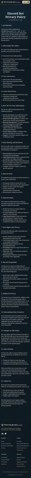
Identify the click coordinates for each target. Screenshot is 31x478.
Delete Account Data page (17, 360)
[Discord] (2, 433)
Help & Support (21, 457)
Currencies (4, 462)
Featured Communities (7, 445)
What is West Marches (22, 443)
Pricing (3, 448)
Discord (19, 459)
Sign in (25, 2)
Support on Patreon (22, 462)
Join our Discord (19, 390)
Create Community (6, 443)
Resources (4, 464)
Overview (19, 441)
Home (2, 441)
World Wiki (4, 457)
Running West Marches (23, 445)
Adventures (20, 450)
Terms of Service (21, 466)
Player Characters (21, 448)
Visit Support (15, 396)
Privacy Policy (20, 464)
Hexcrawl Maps (5, 459)
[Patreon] (5, 433)
